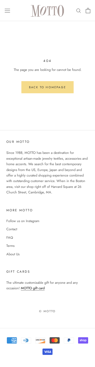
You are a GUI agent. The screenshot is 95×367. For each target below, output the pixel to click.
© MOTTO (47, 311)
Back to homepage (47, 87)
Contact (11, 229)
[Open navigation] (7, 10)
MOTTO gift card (33, 288)
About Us (13, 254)
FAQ (9, 237)
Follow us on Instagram (22, 220)
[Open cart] (88, 10)
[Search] (78, 10)
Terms (10, 245)
